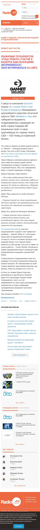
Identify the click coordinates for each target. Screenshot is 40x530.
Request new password (29, 18)
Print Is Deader (26, 294)
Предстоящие (24, 408)
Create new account (28, 16)
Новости (7, 28)
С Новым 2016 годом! (23, 382)
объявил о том (23, 116)
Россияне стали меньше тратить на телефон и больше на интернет (25, 434)
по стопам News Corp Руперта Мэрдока (17, 108)
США (20, 301)
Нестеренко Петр (16, 456)
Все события (20, 444)
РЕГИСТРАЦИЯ (32, 4)
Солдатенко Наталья (17, 479)
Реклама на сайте (31, 502)
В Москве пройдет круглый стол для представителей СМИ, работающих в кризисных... (25, 375)
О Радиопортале (30, 497)
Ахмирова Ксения (16, 467)
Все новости (20, 403)
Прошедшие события (10, 408)
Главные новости (9, 366)
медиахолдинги (30, 301)
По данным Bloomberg (10, 229)
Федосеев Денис (16, 462)
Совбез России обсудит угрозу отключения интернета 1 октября (25, 425)
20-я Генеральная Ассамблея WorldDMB (25, 391)
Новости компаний (18, 28)
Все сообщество (20, 485)
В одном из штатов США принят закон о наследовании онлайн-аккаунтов (20, 324)
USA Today (13, 301)
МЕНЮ (7, 23)
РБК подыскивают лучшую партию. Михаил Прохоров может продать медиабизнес (21, 333)
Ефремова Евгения (16, 473)
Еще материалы (19, 355)
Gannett (28, 103)
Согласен (18, 526)
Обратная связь (30, 499)
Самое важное (21, 366)
